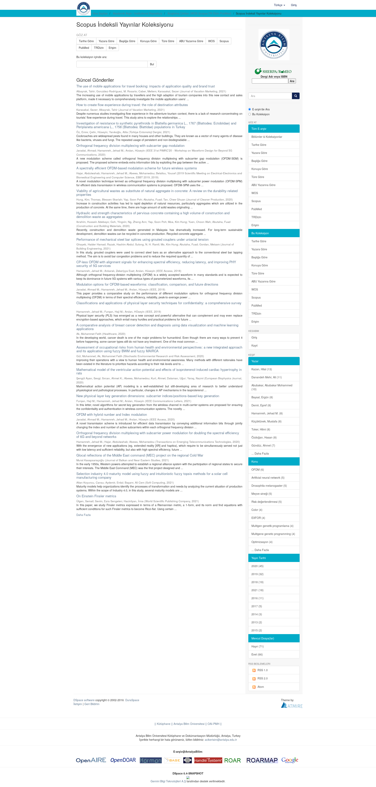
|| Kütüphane (162, 724)
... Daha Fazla (260, 453)
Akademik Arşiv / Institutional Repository (137, 13)
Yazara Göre (106, 41)
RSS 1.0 (263, 670)
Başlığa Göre (127, 41)
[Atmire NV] (292, 704)
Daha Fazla (83, 515)
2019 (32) (257, 574)
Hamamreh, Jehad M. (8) (267, 413)
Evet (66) (257, 654)
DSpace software (84, 700)
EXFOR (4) (258, 518)
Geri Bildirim (91, 704)
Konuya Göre (148, 41)
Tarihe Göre (86, 41)
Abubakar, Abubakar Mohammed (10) (271, 387)
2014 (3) (256, 614)
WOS (211, 41)
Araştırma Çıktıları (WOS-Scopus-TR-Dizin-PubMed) (199, 13)
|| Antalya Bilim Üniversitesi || (188, 724)
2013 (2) (256, 622)
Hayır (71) (257, 646)
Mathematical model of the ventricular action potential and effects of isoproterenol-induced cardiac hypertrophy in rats (159, 371)
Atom (261, 687)
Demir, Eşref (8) (261, 405)
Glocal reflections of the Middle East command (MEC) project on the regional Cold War (139, 455)
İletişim (77, 704)
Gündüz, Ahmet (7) (263, 445)
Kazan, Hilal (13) (261, 369)
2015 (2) (256, 630)
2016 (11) (257, 598)
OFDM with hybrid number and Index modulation (111, 414)
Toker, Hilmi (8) (260, 429)
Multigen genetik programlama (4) (272, 526)
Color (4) (256, 510)
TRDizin (99, 48)
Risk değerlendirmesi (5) (266, 502)
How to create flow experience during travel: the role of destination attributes (132, 104)
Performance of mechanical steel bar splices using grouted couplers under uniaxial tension (142, 239)
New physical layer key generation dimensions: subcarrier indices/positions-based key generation (147, 395)
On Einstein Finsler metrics (96, 495)
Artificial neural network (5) (268, 477)
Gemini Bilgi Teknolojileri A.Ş (168, 781)
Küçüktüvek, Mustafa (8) (266, 421)
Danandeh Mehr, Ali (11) (266, 377)
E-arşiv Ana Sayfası (96, 13)
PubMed (84, 48)
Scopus (224, 41)
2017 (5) (256, 606)
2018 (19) (257, 582)
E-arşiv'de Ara (261, 109)
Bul (152, 64)
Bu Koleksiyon (261, 114)
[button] (279, 5)
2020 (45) (257, 566)
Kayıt (254, 345)
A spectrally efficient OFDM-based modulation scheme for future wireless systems (136, 167)
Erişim (112, 48)
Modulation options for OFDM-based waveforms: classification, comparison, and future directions (147, 284)
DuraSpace (132, 700)
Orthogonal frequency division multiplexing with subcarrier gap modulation (130, 145)
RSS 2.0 (263, 678)
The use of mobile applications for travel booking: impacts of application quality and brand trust (145, 86)
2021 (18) (257, 590)
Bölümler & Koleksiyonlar (266, 137)
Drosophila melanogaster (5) (269, 485)
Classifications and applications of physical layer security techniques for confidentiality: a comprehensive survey (158, 302)
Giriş (254, 337)
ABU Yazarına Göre (191, 41)
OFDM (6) (257, 469)
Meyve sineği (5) (261, 494)
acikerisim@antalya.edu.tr (221, 740)
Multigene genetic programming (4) (273, 534)
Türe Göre (168, 41)
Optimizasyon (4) (262, 542)
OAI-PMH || (214, 724)
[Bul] (296, 96)
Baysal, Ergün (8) (262, 397)
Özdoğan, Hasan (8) (264, 437)
